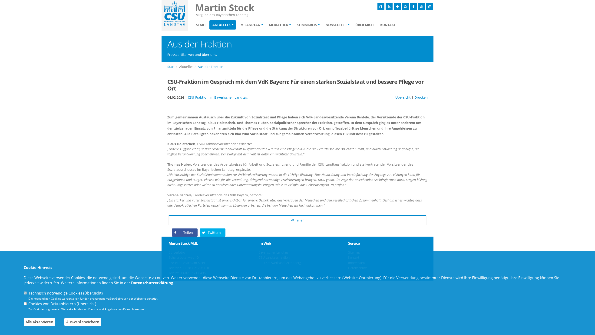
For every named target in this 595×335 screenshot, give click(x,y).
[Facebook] (413, 6)
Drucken (421, 97)
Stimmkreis (307, 25)
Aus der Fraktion (210, 66)
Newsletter (336, 25)
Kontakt (388, 25)
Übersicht (403, 97)
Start (201, 25)
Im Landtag (249, 25)
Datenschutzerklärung (152, 282)
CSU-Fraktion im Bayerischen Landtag (218, 97)
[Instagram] (429, 6)
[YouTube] (421, 6)
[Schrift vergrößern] (397, 6)
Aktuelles (221, 25)
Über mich (364, 25)
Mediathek (278, 25)
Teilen (299, 220)
